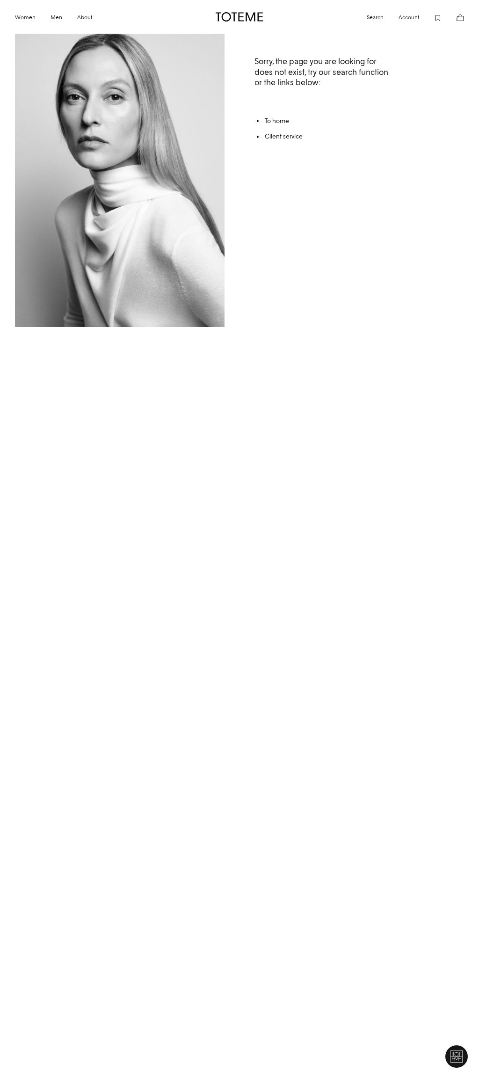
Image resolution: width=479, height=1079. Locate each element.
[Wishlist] (430, 17)
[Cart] (453, 17)
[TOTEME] (239, 16)
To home (277, 121)
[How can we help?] (456, 1056)
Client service (284, 136)
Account (409, 17)
